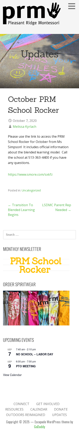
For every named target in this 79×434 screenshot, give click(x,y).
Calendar (38, 409)
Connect (21, 404)
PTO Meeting (26, 366)
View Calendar (12, 375)
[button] (73, 6)
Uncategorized (31, 190)
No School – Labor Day (34, 354)
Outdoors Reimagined (25, 415)
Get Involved (48, 404)
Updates (59, 415)
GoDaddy (39, 426)
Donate (61, 409)
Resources (14, 409)
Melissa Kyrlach (24, 126)
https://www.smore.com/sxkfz (30, 174)
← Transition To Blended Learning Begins (21, 210)
